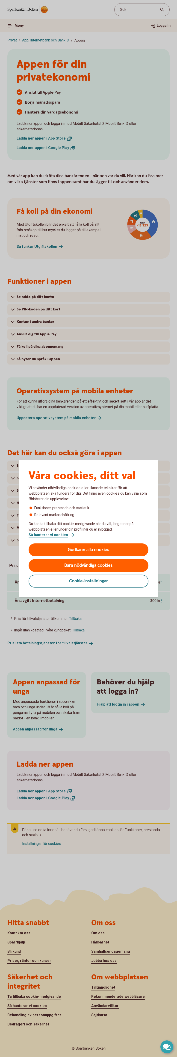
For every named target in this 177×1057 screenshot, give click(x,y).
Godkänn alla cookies (88, 549)
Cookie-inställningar (88, 581)
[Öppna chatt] (166, 1046)
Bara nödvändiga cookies (88, 565)
